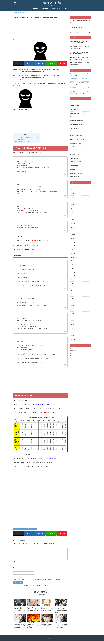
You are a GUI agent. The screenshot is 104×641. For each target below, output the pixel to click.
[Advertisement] (40, 29)
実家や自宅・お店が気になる (76, 132)
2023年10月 (73, 294)
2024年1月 (72, 283)
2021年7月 (72, 317)
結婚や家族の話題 (74, 165)
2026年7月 (72, 189)
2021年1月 (72, 320)
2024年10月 (73, 264)
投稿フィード (73, 350)
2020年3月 (72, 332)
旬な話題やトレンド (32, 528)
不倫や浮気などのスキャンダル (77, 113)
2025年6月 (72, 234)
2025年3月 (72, 245)
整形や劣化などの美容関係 (76, 147)
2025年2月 (72, 249)
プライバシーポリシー (56, 8)
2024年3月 (72, 275)
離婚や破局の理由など (75, 176)
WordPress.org (73, 355)
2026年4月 (72, 197)
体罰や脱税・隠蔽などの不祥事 (77, 124)
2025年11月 (72, 216)
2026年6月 (72, 193)
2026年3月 (72, 201)
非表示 (28, 134)
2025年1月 (72, 253)
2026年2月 (72, 204)
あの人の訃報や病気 (74, 105)
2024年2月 (72, 279)
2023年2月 (72, 305)
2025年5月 (72, 238)
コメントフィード (74, 353)
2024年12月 (73, 257)
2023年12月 (73, 287)
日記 (71, 150)
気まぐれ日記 (52, 3)
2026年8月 (72, 186)
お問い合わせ (44, 8)
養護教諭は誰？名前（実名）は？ (23, 141)
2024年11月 (72, 260)
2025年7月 (72, 230)
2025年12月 (73, 212)
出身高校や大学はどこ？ (75, 128)
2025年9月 (72, 223)
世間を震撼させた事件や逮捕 (20, 528)
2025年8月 (72, 227)
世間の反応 (19, 139)
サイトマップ (68, 8)
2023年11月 (72, 290)
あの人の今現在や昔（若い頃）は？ (78, 102)
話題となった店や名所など (76, 173)
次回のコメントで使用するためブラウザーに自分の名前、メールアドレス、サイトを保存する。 (37, 579)
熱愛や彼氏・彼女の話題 (75, 161)
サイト (14, 573)
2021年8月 (72, 313)
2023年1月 (72, 309)
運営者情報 (35, 8)
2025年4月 (72, 242)
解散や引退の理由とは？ (75, 169)
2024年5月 (72, 272)
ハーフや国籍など (74, 109)
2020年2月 (72, 335)
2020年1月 (72, 339)
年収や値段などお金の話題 (76, 135)
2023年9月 (72, 298)
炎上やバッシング (74, 158)
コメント (16, 547)
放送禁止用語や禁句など (75, 143)
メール (15, 567)
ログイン (72, 348)
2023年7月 (72, 302)
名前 (15, 561)
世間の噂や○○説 (73, 117)
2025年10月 (73, 219)
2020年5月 (72, 324)
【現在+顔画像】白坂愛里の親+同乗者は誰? (80, 78)
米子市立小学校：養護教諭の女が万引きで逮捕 (26, 137)
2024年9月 (72, 268)
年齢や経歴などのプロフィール (77, 139)
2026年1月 (72, 208)
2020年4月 (72, 328)
